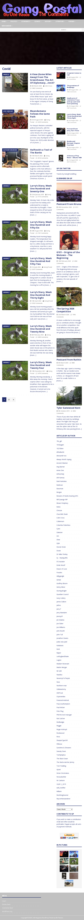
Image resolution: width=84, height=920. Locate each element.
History (48, 21)
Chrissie (59, 510)
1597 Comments (71, 108)
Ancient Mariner (62, 463)
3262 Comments (37, 303)
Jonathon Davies (62, 638)
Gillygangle (60, 576)
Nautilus (59, 675)
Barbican (60, 485)
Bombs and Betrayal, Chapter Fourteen (73, 143)
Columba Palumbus (63, 525)
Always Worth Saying (64, 459)
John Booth (61, 631)
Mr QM (59, 671)
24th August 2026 (73, 77)
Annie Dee (60, 470)
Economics (25, 21)
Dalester (60, 532)
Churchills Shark (62, 514)
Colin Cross (48, 86)
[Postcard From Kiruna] (69, 192)
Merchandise (6, 26)
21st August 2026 (73, 160)
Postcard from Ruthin (69, 359)
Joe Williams (61, 627)
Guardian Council (62, 594)
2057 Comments (71, 162)
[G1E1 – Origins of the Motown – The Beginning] (69, 240)
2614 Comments (43, 158)
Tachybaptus (61, 755)
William (59, 791)
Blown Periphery (62, 503)
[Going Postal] (42, 18)
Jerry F (59, 609)
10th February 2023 (64, 261)
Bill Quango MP (62, 499)
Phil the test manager (64, 715)
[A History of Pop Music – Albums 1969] (61, 158)
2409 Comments (43, 337)
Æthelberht (60, 452)
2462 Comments (37, 88)
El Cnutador (61, 562)
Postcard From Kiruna (69, 204)
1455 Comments (71, 135)
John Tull (60, 635)
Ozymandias (61, 696)
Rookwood (60, 733)
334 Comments (71, 79)
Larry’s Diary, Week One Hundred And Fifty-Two (41, 261)
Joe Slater (60, 623)
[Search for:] (71, 30)
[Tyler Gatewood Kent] (69, 395)
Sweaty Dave (61, 751)
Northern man (62, 686)
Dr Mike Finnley (62, 554)
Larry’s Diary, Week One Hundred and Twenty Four (41, 365)
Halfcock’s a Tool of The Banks (41, 151)
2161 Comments (43, 233)
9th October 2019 (63, 411)
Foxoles (59, 572)
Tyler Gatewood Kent (68, 407)
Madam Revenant (63, 664)
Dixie (58, 540)
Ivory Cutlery (61, 598)
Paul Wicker (61, 707)
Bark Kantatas (62, 481)
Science (37, 21)
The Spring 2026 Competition (65, 310)
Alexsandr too (61, 456)
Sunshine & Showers (64, 748)
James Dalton (61, 602)
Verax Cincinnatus (63, 773)
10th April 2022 (36, 301)
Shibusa (59, 744)
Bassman (60, 489)
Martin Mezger (62, 667)
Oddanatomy (61, 689)
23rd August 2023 (37, 120)
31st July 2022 (36, 267)
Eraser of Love (62, 569)
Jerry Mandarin (62, 613)
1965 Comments (71, 92)
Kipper (59, 653)
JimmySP (60, 616)
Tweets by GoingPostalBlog (66, 174)
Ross (58, 737)
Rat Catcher (61, 718)
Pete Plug (60, 711)
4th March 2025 (37, 86)
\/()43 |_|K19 (61, 784)
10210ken (60, 448)
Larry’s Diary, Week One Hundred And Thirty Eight (41, 295)
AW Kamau (60, 478)
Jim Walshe (60, 620)
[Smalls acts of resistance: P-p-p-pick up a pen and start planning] (61, 100)
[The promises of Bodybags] (61, 88)
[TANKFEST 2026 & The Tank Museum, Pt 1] (69, 883)
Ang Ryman (61, 467)
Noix (58, 682)
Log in (4, 901)
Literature (60, 21)
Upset (59, 769)
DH (58, 536)
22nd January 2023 (38, 194)
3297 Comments (37, 269)
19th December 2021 (38, 371)
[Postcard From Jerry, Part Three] (61, 131)
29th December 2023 (65, 207)
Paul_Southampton (63, 704)
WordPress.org (7, 911)
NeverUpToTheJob (63, 678)
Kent (58, 649)
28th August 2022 (37, 231)
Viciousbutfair (61, 777)
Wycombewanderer (63, 799)
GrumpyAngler (62, 591)
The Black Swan (62, 759)
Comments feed (7, 908)
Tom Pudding (61, 766)
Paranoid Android (63, 700)
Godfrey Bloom (62, 583)
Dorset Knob (61, 547)
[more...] (75, 225)
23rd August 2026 (73, 106)
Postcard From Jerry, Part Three (73, 130)
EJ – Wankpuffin (62, 558)
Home (4, 21)
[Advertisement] (42, 48)
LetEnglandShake (63, 656)
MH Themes (59, 918)
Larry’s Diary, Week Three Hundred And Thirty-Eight (74, 116)
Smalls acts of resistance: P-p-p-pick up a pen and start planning (73, 101)
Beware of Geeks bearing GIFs (67, 496)
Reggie (59, 726)
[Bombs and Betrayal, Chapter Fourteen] (61, 143)
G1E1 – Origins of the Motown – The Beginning (68, 255)
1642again (60, 445)
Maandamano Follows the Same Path (40, 113)
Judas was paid (62, 642)
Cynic (58, 529)
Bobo (58, 507)
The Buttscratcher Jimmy (65, 762)
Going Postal (48, 267)
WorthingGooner (62, 795)
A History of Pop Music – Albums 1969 (74, 157)
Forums (71, 21)
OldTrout (60, 693)
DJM (58, 543)
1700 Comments (71, 149)
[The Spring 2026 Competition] (69, 296)
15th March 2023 (37, 156)
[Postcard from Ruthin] (69, 347)
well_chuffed (61, 788)
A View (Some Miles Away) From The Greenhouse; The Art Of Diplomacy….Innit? (42, 78)
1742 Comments (71, 122)
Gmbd (59, 580)
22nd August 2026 (73, 133)
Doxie (59, 551)
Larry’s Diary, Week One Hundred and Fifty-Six (41, 224)
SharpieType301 (62, 740)
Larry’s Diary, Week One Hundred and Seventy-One (41, 188)
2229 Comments (43, 122)
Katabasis (60, 645)
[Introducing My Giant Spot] (73, 876)
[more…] (38, 104)
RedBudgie (60, 722)
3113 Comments (43, 197)
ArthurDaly (60, 474)
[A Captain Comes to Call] (61, 75)
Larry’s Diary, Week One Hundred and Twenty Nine (41, 329)
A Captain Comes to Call (74, 74)
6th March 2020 (63, 363)
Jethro (59, 605)
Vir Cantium (61, 780)
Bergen (59, 492)
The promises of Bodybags (73, 86)
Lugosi (59, 660)
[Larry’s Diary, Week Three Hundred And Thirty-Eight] (61, 116)
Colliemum (60, 521)
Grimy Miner (61, 587)
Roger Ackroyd (62, 729)
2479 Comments (43, 373)
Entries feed (6, 904)
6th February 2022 (38, 335)
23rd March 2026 (63, 315)
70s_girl (59, 441)
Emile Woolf (61, 565)
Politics (13, 21)
